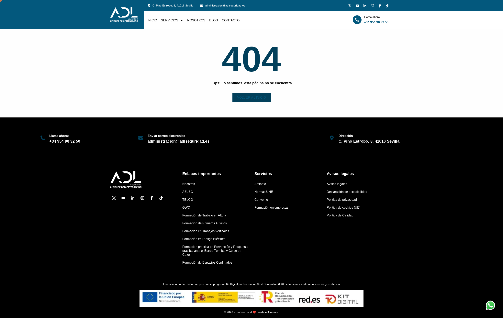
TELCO (187, 199)
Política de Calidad (340, 215)
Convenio (261, 199)
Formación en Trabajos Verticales (205, 231)
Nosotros (196, 20)
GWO (186, 207)
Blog (213, 20)
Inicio (152, 20)
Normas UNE (263, 191)
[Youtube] (357, 5)
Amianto (260, 184)
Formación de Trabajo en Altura (204, 215)
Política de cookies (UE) (343, 207)
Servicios (169, 20)
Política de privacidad (342, 199)
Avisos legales (337, 184)
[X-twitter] (350, 5)
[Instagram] (372, 5)
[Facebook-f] (380, 5)
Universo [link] (273, 312)
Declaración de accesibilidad (347, 191)
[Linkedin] (365, 5)
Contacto (231, 20)
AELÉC (187, 191)
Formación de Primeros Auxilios (204, 223)
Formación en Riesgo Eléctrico (203, 239)
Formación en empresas (271, 207)
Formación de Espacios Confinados (207, 262)
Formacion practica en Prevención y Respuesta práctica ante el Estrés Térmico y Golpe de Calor (215, 250)
